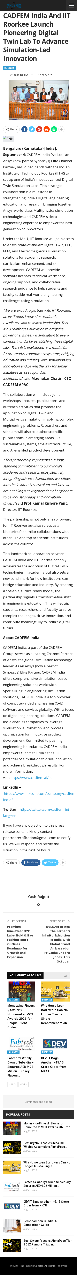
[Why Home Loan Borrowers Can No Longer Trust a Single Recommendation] (55, 992)
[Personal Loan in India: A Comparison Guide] (12, 1225)
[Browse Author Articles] (38, 882)
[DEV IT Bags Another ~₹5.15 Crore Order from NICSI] (55, 1044)
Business (9, 68)
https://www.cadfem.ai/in (31, 777)
